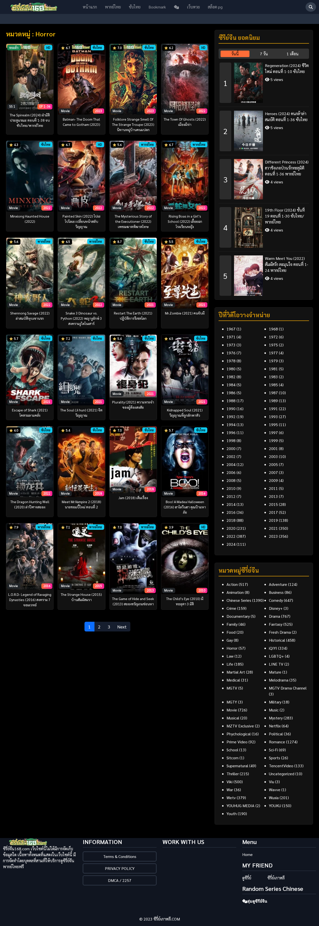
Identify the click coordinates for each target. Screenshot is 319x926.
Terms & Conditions (119, 856)
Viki (230, 781)
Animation (235, 592)
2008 (231, 480)
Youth (232, 813)
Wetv (231, 797)
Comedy (276, 600)
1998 (231, 440)
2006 (231, 472)
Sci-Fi (273, 749)
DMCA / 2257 (119, 880)
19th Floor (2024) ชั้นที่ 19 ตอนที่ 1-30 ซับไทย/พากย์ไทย (285, 216)
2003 (273, 456)
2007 (273, 472)
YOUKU (275, 805)
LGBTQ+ (276, 656)
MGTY (232, 701)
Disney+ (276, 608)
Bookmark (157, 6)
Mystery (276, 717)
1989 (273, 400)
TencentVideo (281, 765)
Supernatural (237, 765)
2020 (231, 528)
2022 (231, 536)
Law (230, 656)
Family (232, 624)
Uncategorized (281, 773)
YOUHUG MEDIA (240, 805)
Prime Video (237, 741)
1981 (273, 368)
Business (276, 592)
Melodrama (278, 680)
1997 (273, 432)
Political (276, 733)
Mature (275, 672)
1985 (273, 384)
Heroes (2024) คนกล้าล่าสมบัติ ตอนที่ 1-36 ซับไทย (286, 116)
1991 (273, 408)
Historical (277, 640)
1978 (231, 360)
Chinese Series (239, 600)
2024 (231, 544)
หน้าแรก (90, 6)
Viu (271, 781)
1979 (273, 360)
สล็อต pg (215, 6)
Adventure (278, 584)
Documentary (238, 616)
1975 (273, 344)
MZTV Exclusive (240, 725)
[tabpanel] (264, 177)
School (232, 749)
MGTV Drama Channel (288, 688)
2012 (231, 496)
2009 (273, 480)
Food (231, 632)
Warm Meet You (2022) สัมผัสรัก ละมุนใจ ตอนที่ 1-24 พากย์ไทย (286, 264)
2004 (231, 464)
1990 (231, 408)
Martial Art (236, 672)
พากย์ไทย (113, 6)
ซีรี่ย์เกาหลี (276, 877)
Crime (231, 608)
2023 (273, 536)
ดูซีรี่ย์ (246, 877)
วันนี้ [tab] (235, 53)
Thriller (233, 773)
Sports (274, 757)
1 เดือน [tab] (293, 53)
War (230, 789)
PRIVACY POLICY (120, 868)
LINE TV (276, 664)
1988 (231, 400)
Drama (274, 616)
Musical (233, 717)
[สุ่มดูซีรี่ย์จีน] (176, 7)
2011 (273, 488)
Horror (232, 648)
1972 (273, 336)
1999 (273, 440)
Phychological (239, 733)
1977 (273, 352)
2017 (273, 512)
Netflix (275, 725)
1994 (231, 424)
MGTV (232, 688)
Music (274, 709)
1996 (231, 432)
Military (275, 701)
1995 (273, 424)
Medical (233, 680)
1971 (231, 336)
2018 (231, 520)
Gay (230, 640)
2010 (231, 488)
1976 (231, 352)
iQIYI (273, 648)
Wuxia (274, 797)
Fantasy (275, 624)
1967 (231, 328)
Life (230, 664)
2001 (273, 448)
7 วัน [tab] (264, 53)
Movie (232, 709)
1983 (273, 376)
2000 (231, 448)
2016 (231, 512)
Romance (277, 741)
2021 (273, 528)
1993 (273, 416)
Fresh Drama (280, 632)
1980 (231, 368)
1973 (231, 344)
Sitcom (233, 757)
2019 (273, 520)
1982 (231, 376)
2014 (231, 504)
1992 (231, 416)
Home (247, 854)
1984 (231, 384)
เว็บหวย (193, 6)
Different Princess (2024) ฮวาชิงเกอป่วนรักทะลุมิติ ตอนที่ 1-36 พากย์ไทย (287, 167)
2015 (273, 504)
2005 (273, 464)
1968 (273, 328)
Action (232, 584)
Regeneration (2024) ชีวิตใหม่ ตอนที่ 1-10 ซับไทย (287, 68)
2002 (231, 456)
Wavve (274, 789)
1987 (273, 392)
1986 (231, 392)
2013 (273, 496)
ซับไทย (135, 6)
